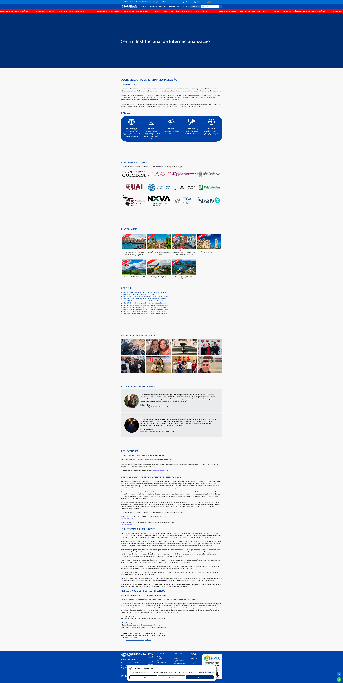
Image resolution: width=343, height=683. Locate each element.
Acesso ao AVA (177, 657)
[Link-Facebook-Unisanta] (122, 676)
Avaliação (159, 657)
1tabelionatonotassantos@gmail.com (138, 640)
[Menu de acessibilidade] (339, 674)
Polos (158, 664)
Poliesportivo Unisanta (144, 2)
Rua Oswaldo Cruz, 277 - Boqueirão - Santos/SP (132, 661)
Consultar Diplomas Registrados (178, 661)
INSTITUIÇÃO (160, 653)
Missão (159, 660)
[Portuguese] (210, 2)
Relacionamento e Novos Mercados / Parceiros (179, 664)
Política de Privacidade (206, 673)
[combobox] (210, 6)
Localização (160, 658)
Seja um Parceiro (161, 662)
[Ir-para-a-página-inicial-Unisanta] (133, 655)
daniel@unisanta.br (160, 471)
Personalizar (143, 677)
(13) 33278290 (132, 638)
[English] (208, 2)
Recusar (171, 677)
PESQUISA (193, 663)
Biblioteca (176, 658)
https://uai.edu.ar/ (127, 525)
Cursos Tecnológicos (151, 660)
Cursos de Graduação (151, 657)
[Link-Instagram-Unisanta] (126, 676)
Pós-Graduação (151, 663)
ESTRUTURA (194, 658)
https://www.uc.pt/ (127, 519)
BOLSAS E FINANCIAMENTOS (195, 654)
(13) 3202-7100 (135, 662)
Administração (161, 655)
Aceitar (199, 677)
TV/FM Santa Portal (127, 2)
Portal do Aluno (177, 655)
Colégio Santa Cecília (160, 2)
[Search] (220, 6)
